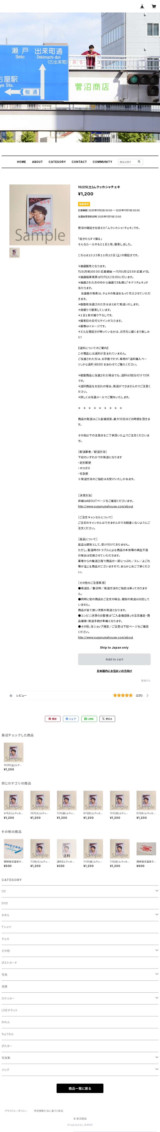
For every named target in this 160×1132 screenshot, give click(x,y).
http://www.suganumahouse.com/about (105, 506)
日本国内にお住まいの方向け (114, 671)
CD (4, 891)
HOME (21, 161)
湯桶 (4, 986)
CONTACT (79, 161)
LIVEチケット (10, 1010)
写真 (4, 974)
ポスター (7, 1046)
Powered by (76, 1124)
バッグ (5, 1069)
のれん (6, 1022)
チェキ (5, 939)
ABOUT (37, 161)
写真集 (6, 1057)
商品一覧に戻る (80, 1088)
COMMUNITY (102, 161)
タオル (5, 915)
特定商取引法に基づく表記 (48, 1110)
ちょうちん (8, 1034)
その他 (6, 950)
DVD (5, 903)
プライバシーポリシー (16, 1110)
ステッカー (8, 998)
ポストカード (9, 962)
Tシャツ (6, 927)
